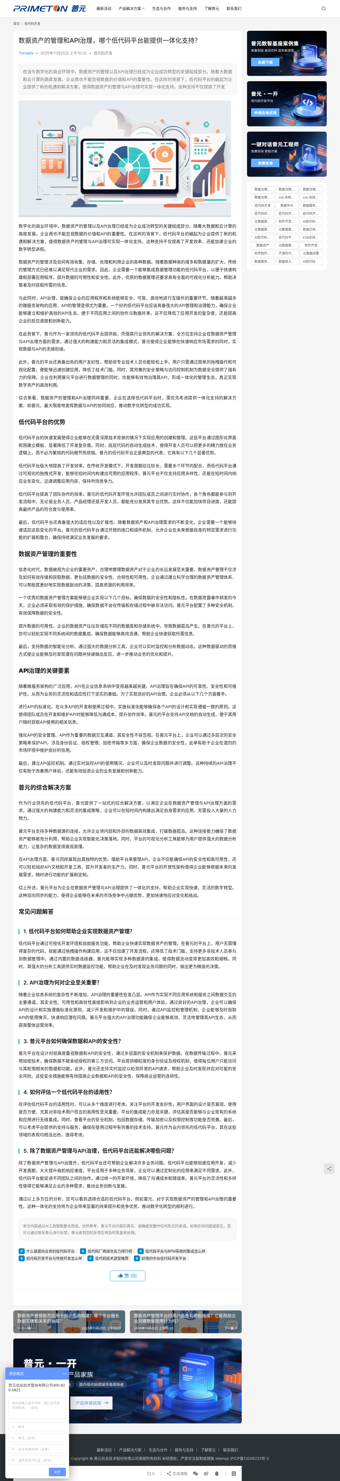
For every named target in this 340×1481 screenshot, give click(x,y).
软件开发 (311, 245)
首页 (16, 24)
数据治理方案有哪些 (312, 189)
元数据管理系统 (288, 229)
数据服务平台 (264, 262)
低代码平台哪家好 (288, 237)
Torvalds (26, 53)
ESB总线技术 (312, 237)
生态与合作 (161, 8)
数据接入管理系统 (288, 262)
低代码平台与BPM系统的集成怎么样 (175, 1251)
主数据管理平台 (264, 229)
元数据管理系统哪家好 (288, 245)
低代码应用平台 (264, 213)
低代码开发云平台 (288, 213)
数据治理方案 (264, 189)
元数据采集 (311, 253)
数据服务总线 (312, 206)
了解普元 (211, 8)
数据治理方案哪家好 (288, 189)
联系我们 (234, 8)
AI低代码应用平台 (312, 262)
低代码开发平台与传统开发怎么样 (54, 1258)
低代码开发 (103, 53)
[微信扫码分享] (195, 1473)
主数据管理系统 (264, 221)
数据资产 (262, 245)
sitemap (222, 1458)
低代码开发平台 (312, 213)
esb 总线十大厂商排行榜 (312, 197)
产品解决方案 (130, 8)
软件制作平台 (264, 253)
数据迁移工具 (312, 229)
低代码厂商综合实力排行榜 (110, 1251)
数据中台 (286, 206)
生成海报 (180, 1473)
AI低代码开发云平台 (264, 237)
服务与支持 (187, 8)
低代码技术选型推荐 (112, 1258)
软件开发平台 (288, 221)
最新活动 (103, 8)
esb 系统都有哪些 (288, 197)
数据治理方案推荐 (264, 197)
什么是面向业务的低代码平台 (50, 1251)
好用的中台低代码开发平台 (164, 1258)
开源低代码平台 (288, 253)
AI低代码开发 (312, 221)
